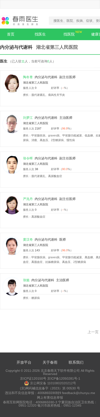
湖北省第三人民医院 (35, 82)
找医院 (69, 34)
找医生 (40, 34)
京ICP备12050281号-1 (63, 378)
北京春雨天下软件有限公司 (60, 370)
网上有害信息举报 (50, 397)
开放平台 (24, 362)
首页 (10, 34)
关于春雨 (50, 362)
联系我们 (76, 362)
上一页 (93, 332)
